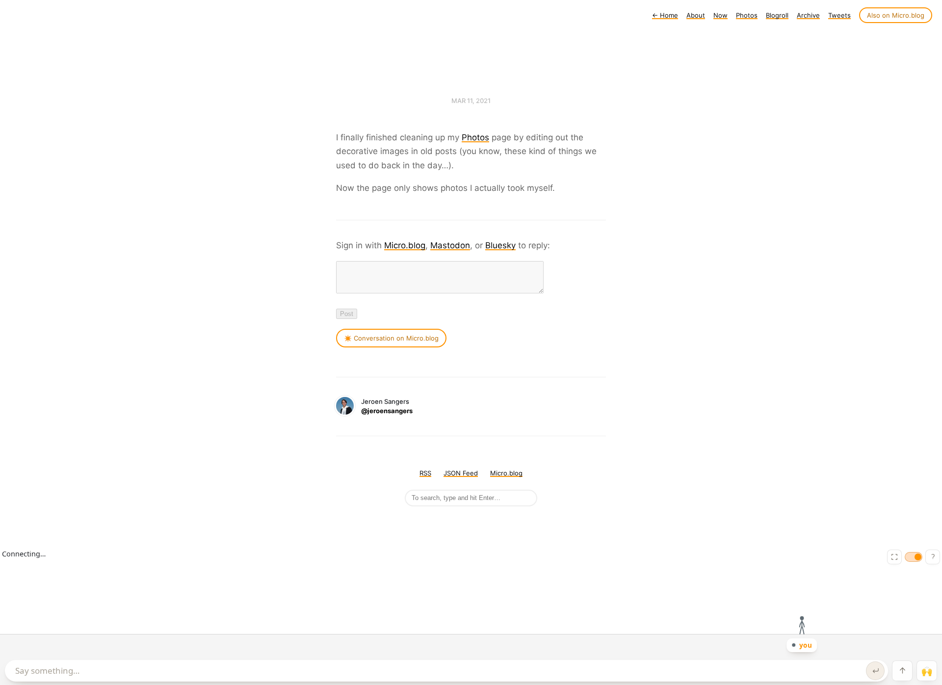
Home (665, 15)
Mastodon (450, 245)
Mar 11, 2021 (471, 101)
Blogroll (777, 15)
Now (720, 15)
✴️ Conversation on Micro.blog (391, 338)
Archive (808, 15)
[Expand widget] (894, 557)
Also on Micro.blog (895, 15)
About (695, 15)
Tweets (839, 15)
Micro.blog (404, 245)
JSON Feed (461, 473)
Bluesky (500, 245)
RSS (425, 473)
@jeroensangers (387, 411)
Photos (747, 15)
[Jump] (902, 670)
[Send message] (875, 670)
